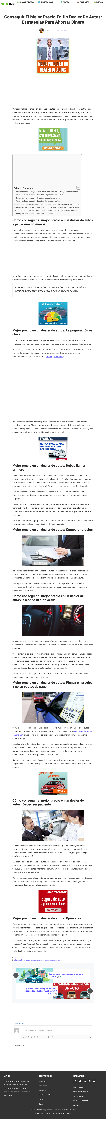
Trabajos (42, 1099)
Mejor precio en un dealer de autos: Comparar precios (38, 201)
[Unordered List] (37, 1037)
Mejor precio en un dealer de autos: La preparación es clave (40, 195)
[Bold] (23, 1037)
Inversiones (42, 1090)
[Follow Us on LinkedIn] (85, 1081)
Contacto (76, 1105)
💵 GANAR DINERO (25, 2)
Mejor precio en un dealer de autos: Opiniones (34, 213)
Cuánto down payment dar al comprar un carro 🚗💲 (66, 975)
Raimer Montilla (61, 31)
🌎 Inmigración (45, 2)
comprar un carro (55, 960)
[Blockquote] (40, 1037)
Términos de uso (78, 1096)
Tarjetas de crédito (45, 1095)
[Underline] (28, 1037)
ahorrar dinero (19, 960)
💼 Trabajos (83, 2)
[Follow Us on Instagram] (89, 1081)
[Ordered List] (34, 1037)
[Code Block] (43, 1037)
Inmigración (43, 1086)
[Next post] (90, 991)
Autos (16, 957)
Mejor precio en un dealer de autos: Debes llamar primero (38, 198)
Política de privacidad (80, 1101)
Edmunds (58, 356)
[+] (52, 1037)
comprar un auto (42, 960)
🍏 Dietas (98, 2)
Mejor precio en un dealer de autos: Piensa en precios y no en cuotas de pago (47, 207)
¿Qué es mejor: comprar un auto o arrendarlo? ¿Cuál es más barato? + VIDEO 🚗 (40, 991)
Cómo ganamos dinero (80, 1091)
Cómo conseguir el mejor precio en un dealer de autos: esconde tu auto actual (47, 204)
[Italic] (26, 1037)
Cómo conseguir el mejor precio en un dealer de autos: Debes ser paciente (46, 210)
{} (49, 1037)
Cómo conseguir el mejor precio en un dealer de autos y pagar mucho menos (46, 191)
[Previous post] (16, 975)
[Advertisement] (53, 91)
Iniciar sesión (19, 1023)
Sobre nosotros (78, 1087)
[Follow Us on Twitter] (80, 1081)
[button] (18, 6)
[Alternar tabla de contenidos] (77, 188)
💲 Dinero (65, 2)
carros (33, 960)
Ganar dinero (43, 1081)
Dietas (41, 1104)
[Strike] (31, 1037)
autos (28, 960)
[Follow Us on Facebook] (75, 1081)
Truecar (49, 356)
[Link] (46, 1037)
